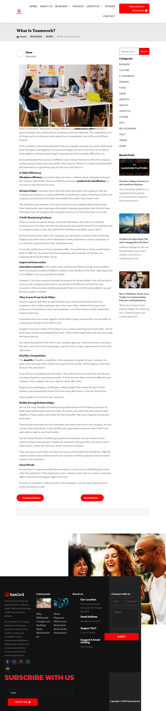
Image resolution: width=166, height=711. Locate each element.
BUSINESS (61, 6)
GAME (122, 93)
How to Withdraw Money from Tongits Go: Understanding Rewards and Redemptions (134, 297)
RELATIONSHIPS (127, 128)
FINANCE (78, 6)
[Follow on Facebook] (7, 662)
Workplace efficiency (30, 177)
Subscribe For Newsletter (136, 8)
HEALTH (123, 105)
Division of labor (28, 190)
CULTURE (124, 70)
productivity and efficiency (91, 180)
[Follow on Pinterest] (21, 662)
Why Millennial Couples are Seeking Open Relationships (43, 625)
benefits (28, 360)
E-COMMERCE (126, 75)
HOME (33, 6)
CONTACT (109, 16)
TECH (122, 134)
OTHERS (110, 6)
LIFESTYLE (93, 6)
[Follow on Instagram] (14, 662)
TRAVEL (123, 140)
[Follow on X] (28, 662)
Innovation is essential (31, 266)
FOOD (122, 87)
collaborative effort (84, 128)
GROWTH (124, 99)
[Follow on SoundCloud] (7, 668)
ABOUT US (46, 6)
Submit (121, 636)
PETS (122, 122)
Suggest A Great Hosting (90, 641)
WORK (122, 146)
